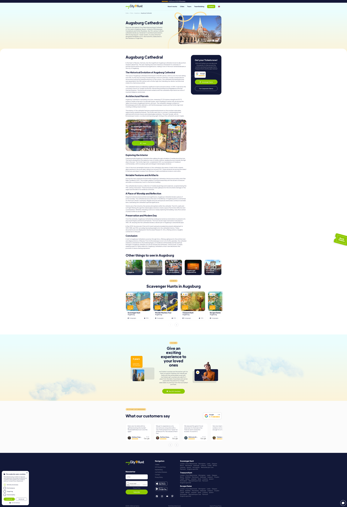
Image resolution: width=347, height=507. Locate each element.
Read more (20, 481)
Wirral (199, 479)
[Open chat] (343, 503)
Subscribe (136, 492)
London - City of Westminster (188, 463)
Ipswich (189, 467)
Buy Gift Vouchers (174, 391)
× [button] (27, 473)
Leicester (182, 467)
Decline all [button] (21, 499)
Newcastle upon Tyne (207, 467)
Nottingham (196, 467)
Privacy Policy (136, 488)
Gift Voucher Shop (160, 467)
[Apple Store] (161, 483)
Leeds (208, 463)
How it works (172, 6)
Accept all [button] (9, 499)
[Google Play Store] (161, 489)
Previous (170, 325)
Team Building (199, 6)
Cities (182, 6)
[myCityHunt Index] (136, 6)
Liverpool (203, 465)
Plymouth (183, 469)
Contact (157, 474)
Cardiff (209, 465)
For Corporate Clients (206, 88)
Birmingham (202, 463)
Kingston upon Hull (192, 469)
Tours (189, 6)
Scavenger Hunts (207, 82)
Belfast (215, 465)
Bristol (182, 465)
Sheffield (187, 477)
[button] (15, 502)
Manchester (188, 465)
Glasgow (214, 463)
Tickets (157, 464)
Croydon (216, 477)
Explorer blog (159, 469)
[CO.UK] (219, 6)
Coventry (205, 479)
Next (176, 325)
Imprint (211, 506)
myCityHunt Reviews (161, 472)
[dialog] (15, 488)
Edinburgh (196, 465)
